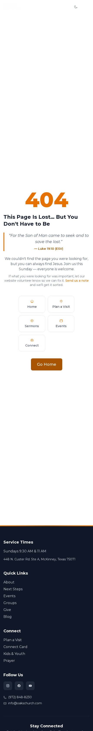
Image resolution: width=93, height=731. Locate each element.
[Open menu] (86, 7)
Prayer (9, 661)
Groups (9, 603)
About (8, 582)
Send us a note (77, 281)
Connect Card (15, 647)
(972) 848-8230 (20, 697)
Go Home (46, 364)
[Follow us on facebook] (19, 685)
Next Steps (12, 589)
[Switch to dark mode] (75, 7)
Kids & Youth (14, 654)
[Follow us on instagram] (7, 685)
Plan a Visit (12, 640)
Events (9, 596)
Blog (7, 617)
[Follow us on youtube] (30, 685)
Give (64, 6)
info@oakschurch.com (25, 703)
